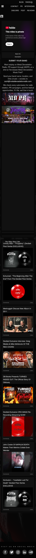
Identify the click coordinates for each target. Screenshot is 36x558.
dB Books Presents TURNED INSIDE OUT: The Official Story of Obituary (16, 379)
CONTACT (14, 6)
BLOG (21, 2)
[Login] (32, 2)
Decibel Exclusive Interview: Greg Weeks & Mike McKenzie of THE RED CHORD (16, 344)
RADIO (28, 2)
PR (21, 6)
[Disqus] (18, 152)
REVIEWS (31, 10)
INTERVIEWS (30, 6)
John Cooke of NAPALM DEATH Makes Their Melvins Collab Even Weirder (16, 447)
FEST (23, 10)
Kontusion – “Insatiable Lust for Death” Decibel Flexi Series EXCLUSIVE (15, 483)
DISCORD (15, 10)
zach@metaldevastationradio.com (18, 81)
